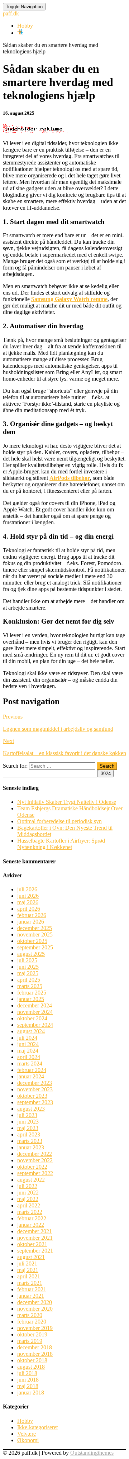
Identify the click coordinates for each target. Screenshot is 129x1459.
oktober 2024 (32, 1018)
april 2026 (28, 909)
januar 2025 (30, 999)
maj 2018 (27, 1386)
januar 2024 (30, 1076)
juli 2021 (27, 1263)
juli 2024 (27, 1038)
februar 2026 (31, 915)
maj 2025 (27, 973)
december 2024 (34, 1005)
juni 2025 (28, 967)
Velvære (26, 1434)
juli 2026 (27, 889)
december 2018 (34, 1347)
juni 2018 (28, 1380)
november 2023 (35, 1089)
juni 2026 (28, 896)
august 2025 (31, 954)
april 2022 (28, 1205)
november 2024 (35, 1012)
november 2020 (35, 1309)
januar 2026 (30, 922)
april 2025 (28, 980)
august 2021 (31, 1257)
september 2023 (35, 1102)
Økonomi (28, 1440)
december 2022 (34, 1154)
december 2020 (34, 1302)
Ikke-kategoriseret (37, 1427)
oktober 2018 (32, 1360)
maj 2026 (27, 902)
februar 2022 (31, 1218)
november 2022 (35, 1160)
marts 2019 (29, 1341)
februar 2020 (31, 1322)
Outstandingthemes (92, 1453)
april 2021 (28, 1276)
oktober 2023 (32, 1096)
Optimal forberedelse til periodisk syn (59, 821)
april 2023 (28, 1134)
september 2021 (35, 1251)
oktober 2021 (32, 1244)
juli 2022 (27, 1186)
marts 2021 (29, 1283)
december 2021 (34, 1231)
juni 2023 (28, 1122)
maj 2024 (27, 1051)
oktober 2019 (32, 1334)
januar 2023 (30, 1147)
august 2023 (31, 1109)
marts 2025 (29, 986)
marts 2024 (29, 1063)
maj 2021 (27, 1270)
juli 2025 (27, 960)
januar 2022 (30, 1225)
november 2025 (35, 934)
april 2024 (28, 1057)
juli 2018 (27, 1373)
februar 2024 (31, 1070)
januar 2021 (30, 1296)
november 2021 (35, 1238)
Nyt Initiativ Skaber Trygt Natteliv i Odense (66, 802)
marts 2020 (29, 1315)
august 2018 (31, 1367)
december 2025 (34, 928)
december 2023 (34, 1083)
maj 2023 (27, 1128)
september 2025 (35, 947)
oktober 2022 (32, 1167)
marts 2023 (29, 1141)
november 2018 (35, 1354)
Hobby (25, 26)
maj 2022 (27, 1199)
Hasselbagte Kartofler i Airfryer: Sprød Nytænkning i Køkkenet (61, 844)
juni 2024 (28, 1044)
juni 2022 (28, 1192)
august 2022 (31, 1180)
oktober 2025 (32, 941)
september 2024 (35, 1025)
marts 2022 (29, 1212)
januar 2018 (30, 1392)
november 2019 (35, 1328)
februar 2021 (31, 1289)
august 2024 (31, 1031)
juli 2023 (27, 1115)
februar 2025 (31, 993)
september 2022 (35, 1173)
